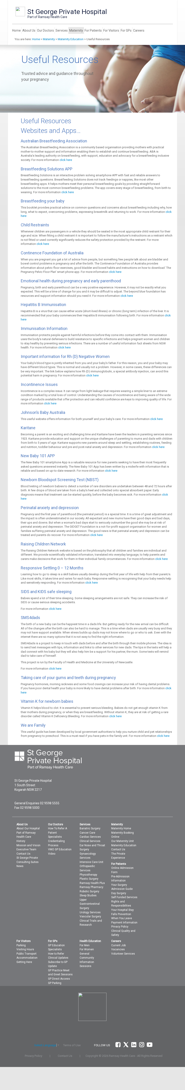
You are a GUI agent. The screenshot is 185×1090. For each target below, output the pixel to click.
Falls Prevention (121, 914)
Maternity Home (121, 828)
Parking (21, 945)
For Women (87, 949)
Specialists (55, 836)
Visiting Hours (25, 949)
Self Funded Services (124, 897)
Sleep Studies (88, 895)
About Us (28, 30)
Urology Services (90, 912)
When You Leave (121, 918)
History (20, 841)
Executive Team (26, 849)
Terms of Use (72, 1045)
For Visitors (111, 30)
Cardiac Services (90, 836)
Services (62, 30)
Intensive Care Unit (91, 862)
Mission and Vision (28, 845)
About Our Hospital (28, 828)
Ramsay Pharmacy (91, 887)
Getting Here (24, 962)
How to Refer (56, 953)
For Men (85, 945)
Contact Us (23, 853)
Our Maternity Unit (122, 841)
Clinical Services (90, 841)
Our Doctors (45, 30)
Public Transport (26, 953)
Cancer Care (87, 832)
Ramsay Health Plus (92, 883)
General (84, 953)
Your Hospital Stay (122, 909)
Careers (138, 30)
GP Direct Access (59, 978)
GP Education (56, 945)
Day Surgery (118, 893)
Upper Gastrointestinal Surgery (90, 904)
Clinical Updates (58, 957)
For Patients (93, 30)
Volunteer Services (123, 953)
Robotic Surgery (89, 891)
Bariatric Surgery (90, 828)
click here (66, 160)
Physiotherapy (88, 874)
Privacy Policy (119, 926)
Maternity (76, 30)
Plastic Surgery (89, 878)
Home (16, 30)
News (19, 866)
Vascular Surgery (90, 916)
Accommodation (26, 957)
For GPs (126, 30)
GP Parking (54, 983)
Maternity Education (70, 39)
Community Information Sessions (87, 962)
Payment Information (124, 922)
